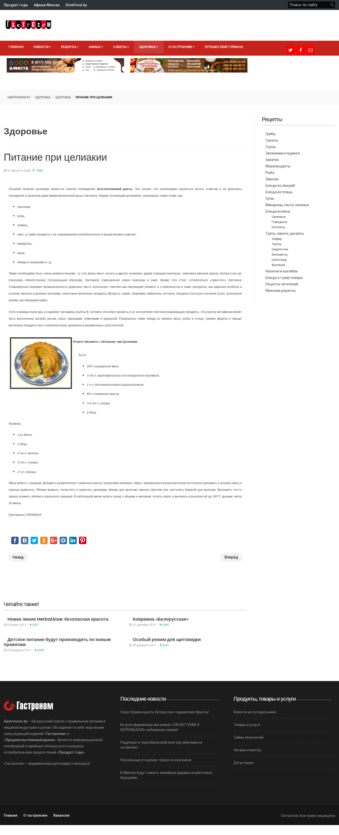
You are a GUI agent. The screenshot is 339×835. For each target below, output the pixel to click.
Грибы (270, 134)
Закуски (272, 179)
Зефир (277, 239)
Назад (18, 557)
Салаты (272, 140)
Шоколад (279, 260)
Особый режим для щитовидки (167, 639)
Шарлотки (280, 249)
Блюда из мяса (278, 211)
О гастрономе (180, 47)
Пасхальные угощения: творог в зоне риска (155, 760)
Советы (120, 47)
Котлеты (278, 227)
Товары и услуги (247, 725)
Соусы (271, 147)
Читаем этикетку (247, 750)
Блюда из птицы (279, 192)
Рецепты (68, 47)
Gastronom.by (18, 97)
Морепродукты (278, 166)
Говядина (279, 222)
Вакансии (61, 815)
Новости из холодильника (255, 712)
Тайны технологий (248, 737)
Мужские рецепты (281, 291)
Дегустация (243, 763)
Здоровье (147, 47)
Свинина (279, 217)
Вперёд (231, 557)
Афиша (95, 47)
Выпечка (278, 265)
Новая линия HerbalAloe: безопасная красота (57, 619)
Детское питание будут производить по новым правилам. (57, 641)
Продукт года (16, 5)
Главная (16, 47)
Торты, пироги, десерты (285, 233)
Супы (270, 198)
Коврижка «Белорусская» (161, 619)
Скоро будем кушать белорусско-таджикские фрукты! (164, 712)
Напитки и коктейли (282, 271)
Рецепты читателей (282, 284)
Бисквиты (280, 254)
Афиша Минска (47, 5)
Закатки (272, 160)
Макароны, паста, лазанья (287, 205)
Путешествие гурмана (224, 47)
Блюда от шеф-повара (284, 278)
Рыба (270, 173)
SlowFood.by (76, 5)
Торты (276, 244)
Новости (41, 47)
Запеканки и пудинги (283, 153)
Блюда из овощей (280, 186)
